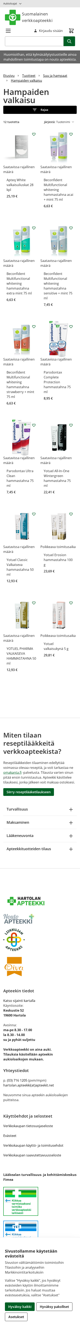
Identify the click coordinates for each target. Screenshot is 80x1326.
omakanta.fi (12, 772)
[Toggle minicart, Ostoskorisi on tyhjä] (71, 30)
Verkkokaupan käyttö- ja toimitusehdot (33, 1145)
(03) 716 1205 (17, 1080)
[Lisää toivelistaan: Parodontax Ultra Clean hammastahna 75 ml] (34, 425)
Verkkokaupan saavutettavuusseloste (32, 1155)
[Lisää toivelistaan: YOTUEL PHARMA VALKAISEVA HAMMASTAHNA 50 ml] (34, 603)
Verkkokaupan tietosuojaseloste (28, 1126)
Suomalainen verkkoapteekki (37, 17)
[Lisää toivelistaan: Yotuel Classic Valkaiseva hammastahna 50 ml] (34, 514)
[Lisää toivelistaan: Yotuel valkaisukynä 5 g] (71, 603)
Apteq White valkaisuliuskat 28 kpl (20, 185)
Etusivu (9, 75)
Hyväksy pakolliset (54, 1306)
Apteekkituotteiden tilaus (29, 848)
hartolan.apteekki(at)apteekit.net (28, 1085)
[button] (40, 110)
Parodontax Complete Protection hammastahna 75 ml (57, 382)
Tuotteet (28, 75)
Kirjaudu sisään (51, 30)
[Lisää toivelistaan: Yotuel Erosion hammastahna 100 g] (71, 514)
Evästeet (9, 1135)
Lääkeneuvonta (20, 835)
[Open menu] (8, 30)
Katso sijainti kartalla (19, 1000)
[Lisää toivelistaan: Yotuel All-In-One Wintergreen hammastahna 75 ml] (71, 425)
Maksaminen (18, 822)
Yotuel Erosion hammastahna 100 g (58, 560)
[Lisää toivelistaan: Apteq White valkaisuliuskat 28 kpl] (34, 134)
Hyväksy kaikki (19, 1306)
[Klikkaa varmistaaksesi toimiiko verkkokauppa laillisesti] (40, 1203)
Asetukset (16, 1317)
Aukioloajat (10, 3)
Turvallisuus (17, 809)
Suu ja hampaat (55, 75)
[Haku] (69, 41)
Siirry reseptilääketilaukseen (29, 792)
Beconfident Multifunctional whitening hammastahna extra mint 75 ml (19, 283)
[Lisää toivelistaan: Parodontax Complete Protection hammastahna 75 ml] (71, 327)
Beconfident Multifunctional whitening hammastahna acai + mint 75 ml (58, 190)
